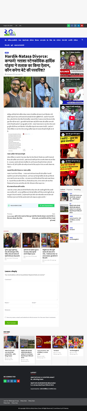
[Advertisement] (43, 12)
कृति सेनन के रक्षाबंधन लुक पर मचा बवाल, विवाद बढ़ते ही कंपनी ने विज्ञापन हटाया (31, 252)
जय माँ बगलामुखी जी (74, 239)
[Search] (82, 39)
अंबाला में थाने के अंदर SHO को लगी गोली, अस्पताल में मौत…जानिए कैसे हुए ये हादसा (42, 378)
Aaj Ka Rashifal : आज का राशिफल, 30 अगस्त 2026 (75, 219)
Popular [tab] (70, 189)
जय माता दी (72, 229)
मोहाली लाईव (25, 40)
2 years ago (17, 74)
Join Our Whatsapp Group (11, 401)
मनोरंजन (59, 40)
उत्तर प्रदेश (42, 40)
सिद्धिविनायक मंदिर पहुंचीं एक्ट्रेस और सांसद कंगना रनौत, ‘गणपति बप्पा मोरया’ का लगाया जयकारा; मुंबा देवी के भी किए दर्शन (50, 254)
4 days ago (16, 258)
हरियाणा (32, 40)
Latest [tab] (62, 189)
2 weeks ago (53, 260)
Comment (8, 279)
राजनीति (70, 40)
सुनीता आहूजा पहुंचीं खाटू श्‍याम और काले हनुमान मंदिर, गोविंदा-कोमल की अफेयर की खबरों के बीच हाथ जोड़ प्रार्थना (12, 253)
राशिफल (76, 40)
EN (16, 25)
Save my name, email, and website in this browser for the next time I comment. (31, 317)
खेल (54, 40)
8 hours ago (8, 359)
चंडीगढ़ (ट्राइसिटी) (12, 40)
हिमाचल (37, 40)
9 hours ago (73, 354)
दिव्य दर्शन (7, 45)
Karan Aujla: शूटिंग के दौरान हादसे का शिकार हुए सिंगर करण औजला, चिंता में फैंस (19, 216)
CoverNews (56, 408)
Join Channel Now (47, 205)
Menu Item (23, 401)
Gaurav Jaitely (9, 258)
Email (34, 302)
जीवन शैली (64, 40)
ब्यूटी (12, 45)
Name (7, 302)
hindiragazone (9, 74)
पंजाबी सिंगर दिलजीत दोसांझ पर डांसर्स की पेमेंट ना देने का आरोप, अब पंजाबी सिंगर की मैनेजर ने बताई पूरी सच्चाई (43, 217)
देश (47, 40)
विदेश (51, 40)
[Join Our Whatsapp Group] (68, 25)
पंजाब (20, 40)
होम (6, 40)
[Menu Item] (71, 25)
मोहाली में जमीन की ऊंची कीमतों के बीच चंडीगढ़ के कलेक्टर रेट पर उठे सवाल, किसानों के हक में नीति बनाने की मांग (76, 209)
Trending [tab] (77, 189)
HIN (20, 25)
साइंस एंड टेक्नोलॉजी (19, 45)
